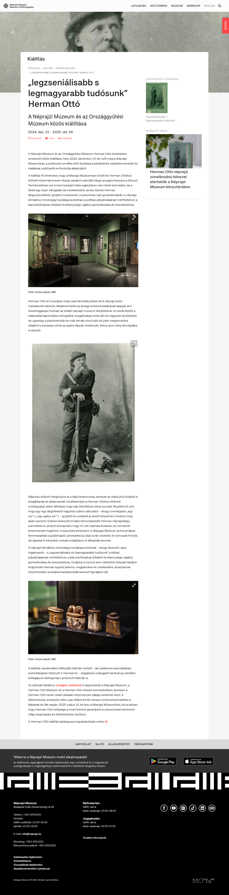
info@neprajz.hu (31, 834)
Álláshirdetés (119, 744)
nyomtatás (66, 138)
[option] (174, 103)
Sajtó (99, 744)
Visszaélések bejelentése (28, 864)
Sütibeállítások (22, 861)
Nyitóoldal (34, 68)
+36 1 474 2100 (32, 814)
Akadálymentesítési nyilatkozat (32, 868)
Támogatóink (143, 744)
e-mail (51, 138)
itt (106, 721)
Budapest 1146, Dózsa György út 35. (34, 807)
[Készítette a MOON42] (203, 880)
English (209, 6)
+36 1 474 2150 (34, 841)
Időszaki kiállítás (65, 68)
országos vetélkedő (68, 685)
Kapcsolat (83, 744)
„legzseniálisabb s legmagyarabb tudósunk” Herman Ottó (62, 72)
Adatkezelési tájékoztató (28, 857)
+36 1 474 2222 (47, 845)
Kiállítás (48, 68)
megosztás (36, 138)
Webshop (193, 6)
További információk (94, 837)
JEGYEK (225, 25)
